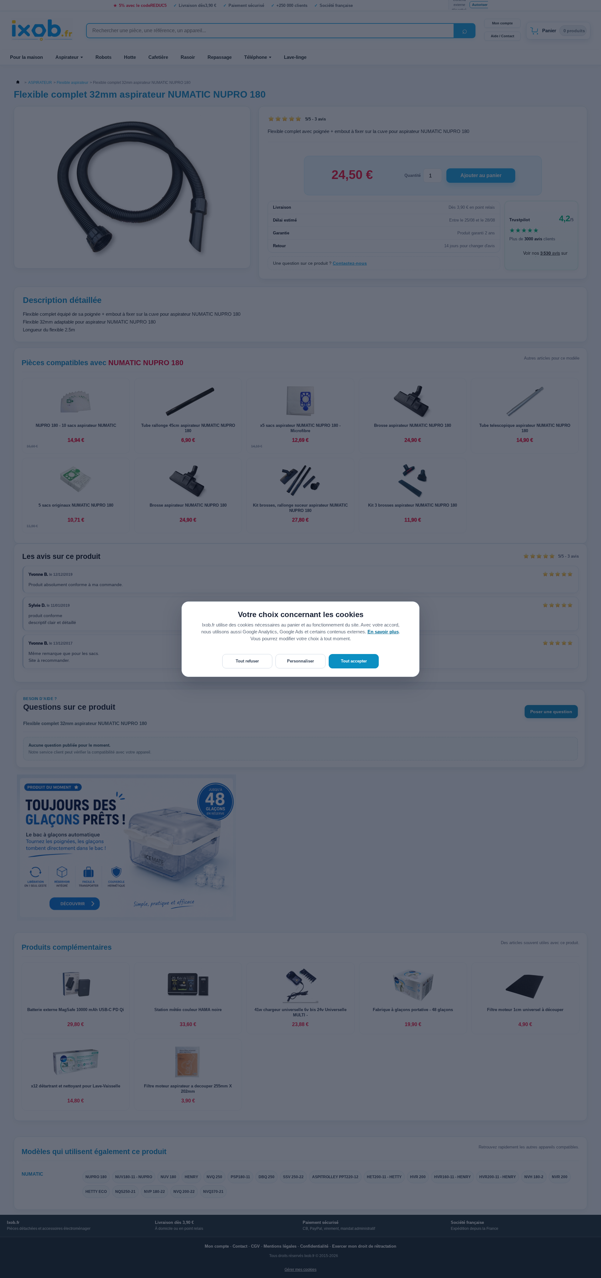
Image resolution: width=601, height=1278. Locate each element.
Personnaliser (300, 661)
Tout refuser (247, 661)
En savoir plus (383, 631)
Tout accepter (354, 661)
